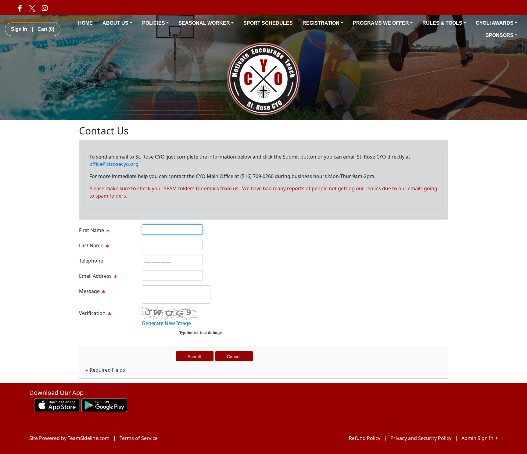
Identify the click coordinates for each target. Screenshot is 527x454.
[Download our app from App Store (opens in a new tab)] (57, 404)
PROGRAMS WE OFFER (381, 23)
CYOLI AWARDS (495, 23)
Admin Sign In (478, 438)
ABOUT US (115, 23)
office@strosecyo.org (113, 164)
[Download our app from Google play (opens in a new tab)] (104, 404)
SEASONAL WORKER (204, 23)
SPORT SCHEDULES (268, 23)
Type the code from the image (200, 333)
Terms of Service (139, 438)
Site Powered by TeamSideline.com (69, 438)
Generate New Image (166, 323)
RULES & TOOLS (442, 23)
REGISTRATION (321, 23)
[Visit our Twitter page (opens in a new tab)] (31, 8)
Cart (46, 29)
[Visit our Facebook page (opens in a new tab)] (20, 8)
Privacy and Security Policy (420, 438)
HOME (85, 23)
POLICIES (153, 23)
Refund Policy (364, 438)
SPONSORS (500, 35)
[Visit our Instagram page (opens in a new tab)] (45, 8)
